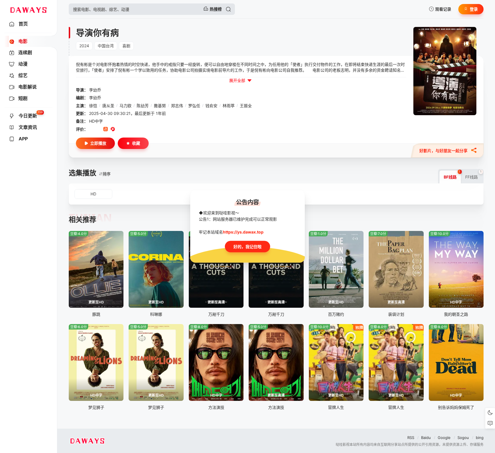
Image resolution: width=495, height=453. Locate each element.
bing (480, 437)
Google (444, 437)
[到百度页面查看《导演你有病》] (134, 129)
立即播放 (98, 143)
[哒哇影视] (28, 9)
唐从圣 (108, 105)
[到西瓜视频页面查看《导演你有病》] (113, 129)
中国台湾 (106, 45)
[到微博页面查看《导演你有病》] (120, 129)
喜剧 (126, 45)
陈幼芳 (143, 105)
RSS (410, 437)
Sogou (463, 437)
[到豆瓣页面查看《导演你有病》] (91, 129)
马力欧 (125, 105)
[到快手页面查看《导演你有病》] (105, 129)
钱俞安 (211, 105)
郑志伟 (177, 105)
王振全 (246, 105)
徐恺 (93, 105)
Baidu (426, 437)
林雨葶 (229, 105)
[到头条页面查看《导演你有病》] (127, 129)
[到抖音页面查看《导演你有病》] (98, 129)
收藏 (136, 143)
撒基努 (160, 105)
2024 (84, 45)
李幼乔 (95, 89)
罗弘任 (194, 105)
